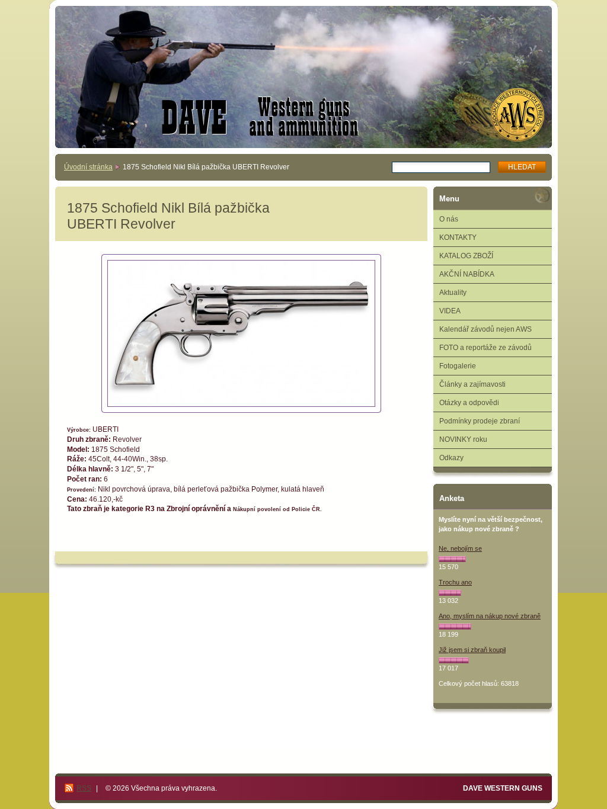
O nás (448, 219)
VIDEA (450, 311)
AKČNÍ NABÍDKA (466, 274)
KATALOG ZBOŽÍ (466, 256)
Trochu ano (455, 582)
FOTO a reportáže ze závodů (485, 347)
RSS (83, 788)
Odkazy (451, 458)
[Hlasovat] (452, 559)
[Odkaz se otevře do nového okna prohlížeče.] (241, 333)
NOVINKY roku (463, 439)
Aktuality (453, 292)
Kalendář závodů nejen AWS (485, 329)
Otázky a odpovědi (469, 403)
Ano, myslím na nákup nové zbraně (490, 615)
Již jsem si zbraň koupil (472, 649)
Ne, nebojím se (460, 548)
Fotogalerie (457, 366)
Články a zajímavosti (472, 384)
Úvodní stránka (88, 167)
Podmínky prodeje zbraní (479, 421)
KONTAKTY (458, 237)
